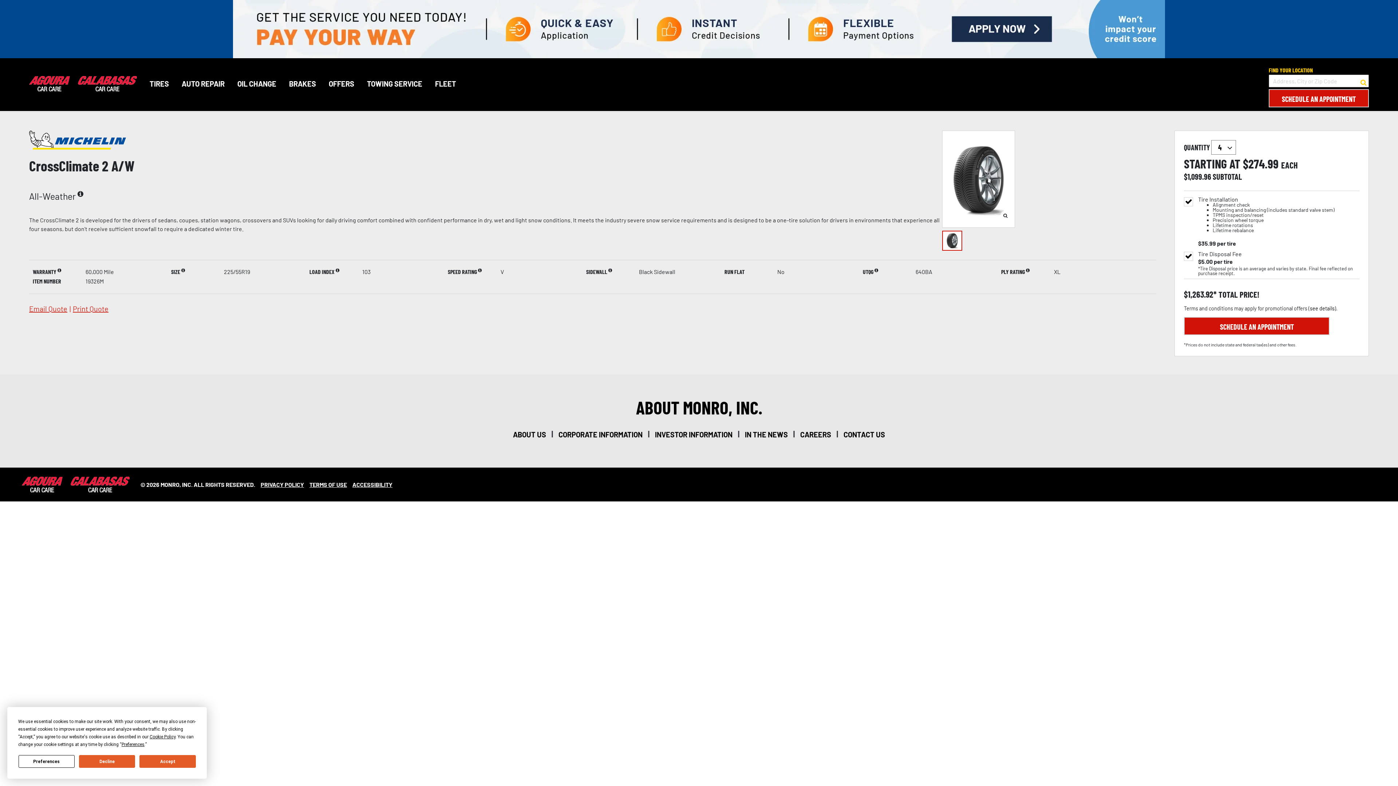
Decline (107, 761)
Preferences (46, 761)
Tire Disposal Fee (1220, 254)
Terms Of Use (328, 484)
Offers (341, 83)
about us (529, 434)
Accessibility (372, 484)
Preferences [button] (133, 744)
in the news (766, 434)
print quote (90, 308)
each (1289, 165)
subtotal (1227, 176)
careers (815, 434)
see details (1322, 308)
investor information (693, 434)
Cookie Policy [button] (162, 736)
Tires (159, 83)
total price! (1238, 294)
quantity (1197, 147)
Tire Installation (1266, 214)
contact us (864, 434)
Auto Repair (203, 83)
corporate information (600, 434)
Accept (167, 761)
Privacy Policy (282, 484)
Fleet (445, 83)
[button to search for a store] (1363, 81)
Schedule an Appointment (1319, 99)
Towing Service (394, 83)
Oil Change (256, 83)
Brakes (302, 83)
